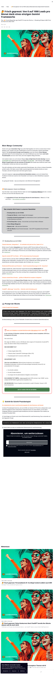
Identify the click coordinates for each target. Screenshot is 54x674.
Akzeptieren (6, 671)
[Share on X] (4, 27)
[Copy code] (50, 311)
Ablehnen (22, 671)
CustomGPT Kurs (7, 160)
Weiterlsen (36, 262)
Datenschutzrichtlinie (15, 666)
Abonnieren (29, 442)
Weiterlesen (7, 252)
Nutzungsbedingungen (7, 668)
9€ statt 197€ (30, 160)
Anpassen (14, 671)
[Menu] (52, 1)
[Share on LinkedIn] (9, 27)
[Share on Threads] (7, 27)
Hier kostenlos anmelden (19, 199)
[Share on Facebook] (2, 27)
